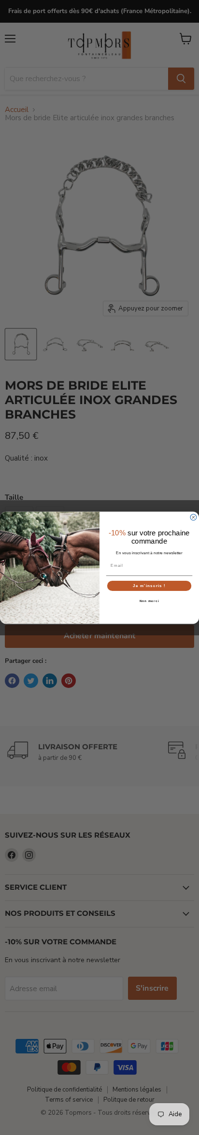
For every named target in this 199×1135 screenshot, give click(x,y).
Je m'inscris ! (149, 585)
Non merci (149, 601)
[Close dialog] (193, 517)
